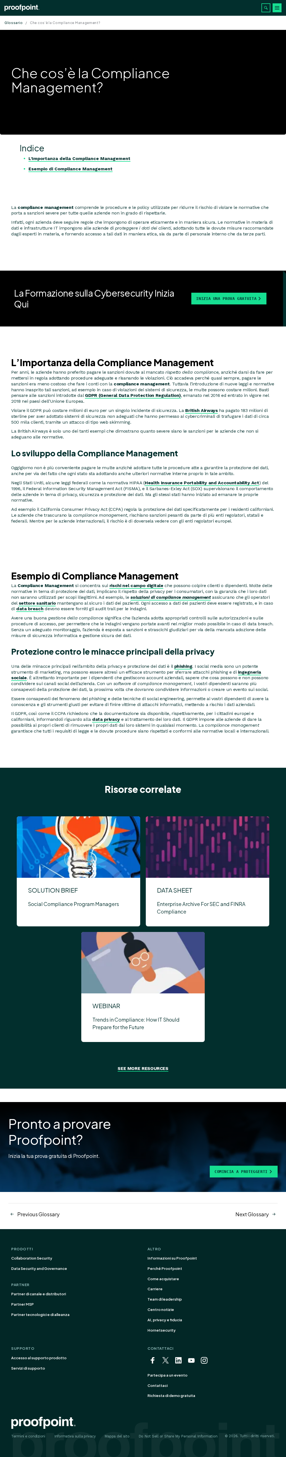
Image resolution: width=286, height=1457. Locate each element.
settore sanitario (37, 603)
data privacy (106, 719)
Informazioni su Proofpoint (172, 1258)
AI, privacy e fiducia (164, 1320)
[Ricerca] (265, 7)
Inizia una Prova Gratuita (226, 298)
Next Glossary (252, 1214)
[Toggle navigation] (277, 7)
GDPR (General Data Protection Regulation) (133, 395)
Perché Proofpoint (164, 1268)
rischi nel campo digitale (136, 585)
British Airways (201, 410)
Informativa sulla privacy (75, 1436)
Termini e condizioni (28, 1436)
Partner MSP (22, 1304)
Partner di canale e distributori (38, 1294)
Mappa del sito (116, 1436)
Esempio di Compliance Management (70, 168)
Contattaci (157, 1385)
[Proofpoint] (21, 8)
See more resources (143, 1068)
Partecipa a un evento (167, 1375)
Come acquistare (163, 1279)
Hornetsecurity (161, 1330)
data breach (29, 608)
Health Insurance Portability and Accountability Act (202, 482)
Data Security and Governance (39, 1268)
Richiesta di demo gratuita (171, 1395)
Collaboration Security (31, 1258)
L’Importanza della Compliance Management (79, 158)
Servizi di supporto (28, 1368)
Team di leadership (164, 1299)
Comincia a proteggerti (241, 1171)
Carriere (155, 1289)
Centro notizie (160, 1309)
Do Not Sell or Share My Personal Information (178, 1436)
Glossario (13, 23)
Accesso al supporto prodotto (38, 1358)
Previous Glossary (38, 1214)
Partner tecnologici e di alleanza (40, 1314)
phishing (183, 666)
